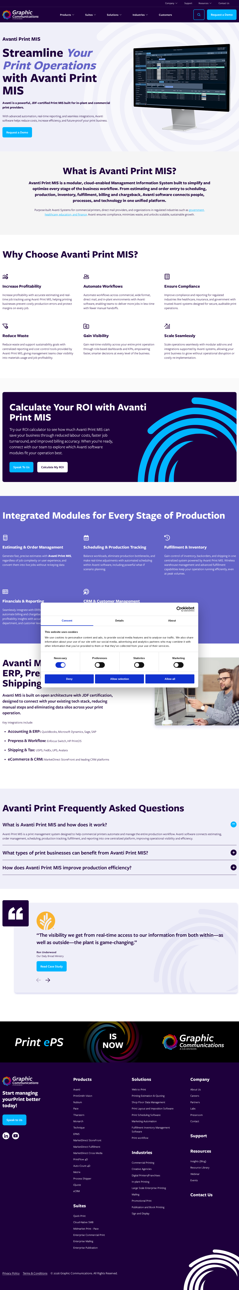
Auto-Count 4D (81, 1165)
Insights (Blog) (198, 1161)
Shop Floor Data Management (148, 1102)
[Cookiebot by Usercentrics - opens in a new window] (179, 609)
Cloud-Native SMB (83, 1222)
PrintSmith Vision (82, 1095)
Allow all (170, 678)
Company (169, 3)
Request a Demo (222, 15)
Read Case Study (51, 966)
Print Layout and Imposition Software (153, 1108)
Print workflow (140, 1137)
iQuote (77, 1184)
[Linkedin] (5, 1135)
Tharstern (78, 1115)
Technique (79, 1127)
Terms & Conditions (35, 1273)
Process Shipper (82, 1178)
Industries (139, 14)
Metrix (76, 1172)
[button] (47, 980)
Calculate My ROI (52, 467)
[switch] (100, 665)
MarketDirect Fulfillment (86, 1146)
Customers (165, 14)
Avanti (76, 1089)
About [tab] (172, 620)
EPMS (76, 1134)
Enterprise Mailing (83, 1241)
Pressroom (196, 1115)
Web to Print (139, 1089)
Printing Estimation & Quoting (148, 1095)
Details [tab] (119, 620)
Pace (76, 1108)
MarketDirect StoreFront (87, 1140)
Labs (192, 1108)
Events (194, 1180)
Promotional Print (142, 1200)
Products (65, 14)
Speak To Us (21, 467)
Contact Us (224, 3)
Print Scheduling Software (146, 1115)
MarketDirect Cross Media (87, 1153)
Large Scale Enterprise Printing (149, 1188)
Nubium (77, 1102)
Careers (194, 1095)
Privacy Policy (11, 1273)
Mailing (135, 1194)
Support (188, 3)
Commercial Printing (143, 1162)
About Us (195, 1089)
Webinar (195, 1174)
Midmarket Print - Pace (86, 1228)
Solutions (112, 14)
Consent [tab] (67, 620)
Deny (69, 678)
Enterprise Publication (85, 1247)
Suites (89, 14)
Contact (194, 1121)
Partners (195, 1102)
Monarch (78, 1121)
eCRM (76, 1191)
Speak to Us (14, 1120)
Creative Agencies (142, 1169)
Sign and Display (140, 1213)
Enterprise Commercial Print (89, 1235)
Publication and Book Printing (148, 1207)
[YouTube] (15, 1135)
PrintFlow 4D (80, 1159)
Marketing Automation (144, 1121)
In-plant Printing (140, 1181)
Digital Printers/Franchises (146, 1175)
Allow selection (119, 678)
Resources (203, 3)
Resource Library (199, 1167)
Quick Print (79, 1216)
